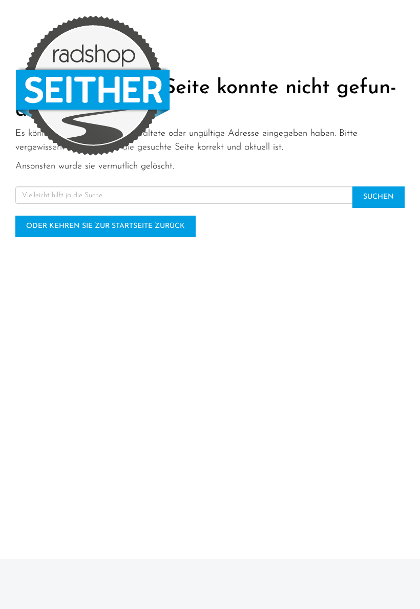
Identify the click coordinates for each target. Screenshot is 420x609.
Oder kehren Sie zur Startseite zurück (105, 226)
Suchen (378, 197)
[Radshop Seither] (105, 85)
